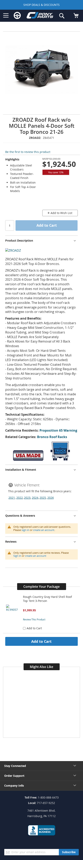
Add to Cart (41, 641)
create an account (43, 530)
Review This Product (34, 619)
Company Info (14, 785)
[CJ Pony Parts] (40, 15)
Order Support (14, 776)
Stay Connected (15, 766)
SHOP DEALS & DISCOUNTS (41, 5)
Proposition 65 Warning (58, 430)
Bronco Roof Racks (52, 437)
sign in (25, 530)
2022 (19, 498)
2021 (11, 498)
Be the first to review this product (27, 152)
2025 (42, 498)
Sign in (17, 556)
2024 (35, 498)
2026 (50, 498)
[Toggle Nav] (6, 15)
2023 (27, 498)
